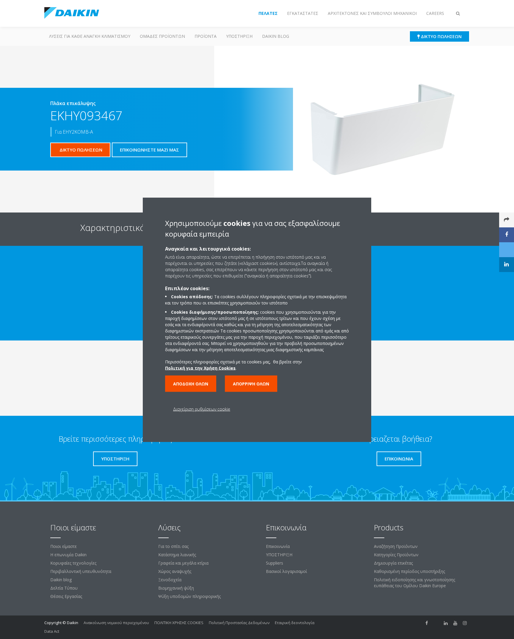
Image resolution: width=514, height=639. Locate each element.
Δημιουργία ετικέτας (393, 563)
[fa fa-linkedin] (446, 623)
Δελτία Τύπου (64, 588)
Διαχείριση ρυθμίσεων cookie (201, 409)
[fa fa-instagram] (465, 623)
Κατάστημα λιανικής (177, 554)
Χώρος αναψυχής (174, 571)
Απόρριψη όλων (251, 383)
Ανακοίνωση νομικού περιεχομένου (116, 622)
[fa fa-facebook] (427, 623)
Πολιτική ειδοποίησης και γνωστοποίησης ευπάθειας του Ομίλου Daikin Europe (414, 582)
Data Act (51, 631)
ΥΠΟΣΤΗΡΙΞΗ (239, 36)
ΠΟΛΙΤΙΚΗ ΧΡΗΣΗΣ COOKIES (178, 622)
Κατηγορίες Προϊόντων (396, 554)
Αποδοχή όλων (190, 383)
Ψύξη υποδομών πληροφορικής (189, 596)
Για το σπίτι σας (173, 546)
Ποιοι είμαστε (63, 546)
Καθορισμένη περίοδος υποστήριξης (409, 571)
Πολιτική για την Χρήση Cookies (200, 368)
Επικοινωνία (278, 546)
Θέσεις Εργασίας (66, 596)
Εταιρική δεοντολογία (294, 622)
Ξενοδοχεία (169, 579)
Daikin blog (275, 36)
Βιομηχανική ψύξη (176, 588)
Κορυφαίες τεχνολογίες (73, 563)
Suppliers (274, 563)
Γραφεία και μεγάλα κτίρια (183, 563)
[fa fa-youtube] (455, 623)
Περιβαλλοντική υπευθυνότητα (80, 571)
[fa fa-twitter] (436, 623)
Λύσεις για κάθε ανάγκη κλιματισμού (89, 36)
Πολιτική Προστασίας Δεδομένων (239, 622)
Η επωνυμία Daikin (68, 554)
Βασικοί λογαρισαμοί (286, 571)
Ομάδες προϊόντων (162, 36)
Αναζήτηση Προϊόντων (396, 546)
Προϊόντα (206, 36)
